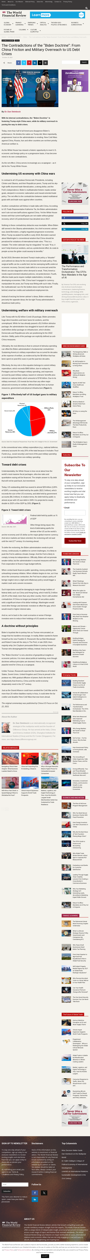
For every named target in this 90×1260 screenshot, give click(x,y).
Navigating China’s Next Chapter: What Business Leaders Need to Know (10, 769)
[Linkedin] (34, 62)
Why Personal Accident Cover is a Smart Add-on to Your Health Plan (80, 980)
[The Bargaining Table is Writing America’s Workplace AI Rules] (66, 354)
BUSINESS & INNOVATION (76, 24)
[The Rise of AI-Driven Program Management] (66, 806)
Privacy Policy (67, 1)
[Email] (40, 62)
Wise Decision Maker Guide (72, 1150)
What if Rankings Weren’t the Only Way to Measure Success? (80, 583)
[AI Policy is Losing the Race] (66, 413)
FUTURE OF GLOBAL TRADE (9, 31)
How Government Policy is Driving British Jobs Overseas (80, 750)
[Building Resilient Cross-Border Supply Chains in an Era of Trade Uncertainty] (66, 683)
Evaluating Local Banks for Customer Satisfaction (80, 867)
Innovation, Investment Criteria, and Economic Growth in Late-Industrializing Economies (80, 785)
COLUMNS (22, 30)
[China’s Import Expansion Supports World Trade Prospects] (30, 782)
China (25, 37)
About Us (10, 1)
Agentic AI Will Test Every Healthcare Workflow (79, 385)
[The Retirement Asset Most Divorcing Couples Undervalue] (66, 923)
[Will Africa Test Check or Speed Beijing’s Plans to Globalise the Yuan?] (10, 782)
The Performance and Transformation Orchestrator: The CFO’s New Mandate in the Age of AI (74, 272)
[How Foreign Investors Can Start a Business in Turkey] (66, 824)
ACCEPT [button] (45, 1256)
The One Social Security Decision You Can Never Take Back (80, 999)
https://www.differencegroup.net (23, 739)
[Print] (45, 62)
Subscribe (40, 1)
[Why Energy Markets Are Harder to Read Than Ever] (66, 562)
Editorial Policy (30, 1)
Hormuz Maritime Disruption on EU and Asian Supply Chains (79, 1022)
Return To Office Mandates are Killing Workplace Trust (79, 394)
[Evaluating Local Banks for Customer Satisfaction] (66, 867)
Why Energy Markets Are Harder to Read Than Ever (79, 562)
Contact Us (57, 1)
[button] (86, 8)
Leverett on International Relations (75, 1171)
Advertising (48, 1)
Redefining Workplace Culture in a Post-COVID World (80, 664)
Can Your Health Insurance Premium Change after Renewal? (80, 990)
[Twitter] (24, 62)
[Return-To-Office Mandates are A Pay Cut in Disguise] (66, 435)
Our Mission (19, 1)
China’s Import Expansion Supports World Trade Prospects (29, 793)
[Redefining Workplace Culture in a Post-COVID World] (66, 664)
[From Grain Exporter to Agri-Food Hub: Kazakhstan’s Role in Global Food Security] (66, 956)
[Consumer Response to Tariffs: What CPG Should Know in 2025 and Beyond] (66, 1081)
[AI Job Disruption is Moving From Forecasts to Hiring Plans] (66, 363)
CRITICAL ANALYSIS (43, 24)
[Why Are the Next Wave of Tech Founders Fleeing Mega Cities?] (66, 834)
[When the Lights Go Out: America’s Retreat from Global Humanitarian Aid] (66, 593)
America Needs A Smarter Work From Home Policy (79, 404)
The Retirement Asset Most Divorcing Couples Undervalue (80, 924)
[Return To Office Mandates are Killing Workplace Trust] (66, 394)
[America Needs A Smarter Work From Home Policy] (66, 404)
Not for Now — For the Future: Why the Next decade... (79, 740)
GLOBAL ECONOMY (7, 24)
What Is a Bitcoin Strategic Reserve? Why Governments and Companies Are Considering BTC (80, 935)
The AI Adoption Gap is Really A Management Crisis (80, 444)
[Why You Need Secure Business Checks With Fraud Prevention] (66, 815)
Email (66, 508)
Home (4, 1)
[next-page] (6, 809)
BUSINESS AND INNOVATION (73, 798)
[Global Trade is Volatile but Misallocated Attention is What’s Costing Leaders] (66, 1057)
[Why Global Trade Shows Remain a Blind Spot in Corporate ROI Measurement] (66, 855)
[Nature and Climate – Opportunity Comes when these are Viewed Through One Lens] (66, 628)
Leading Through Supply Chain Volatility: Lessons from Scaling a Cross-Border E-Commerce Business (80, 879)
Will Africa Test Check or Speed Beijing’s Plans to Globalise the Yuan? (10, 793)
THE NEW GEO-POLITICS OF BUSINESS (59, 24)
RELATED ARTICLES (10, 748)
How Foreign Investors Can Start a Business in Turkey (80, 825)
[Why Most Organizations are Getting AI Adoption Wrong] (66, 373)
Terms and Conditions (8, 5)
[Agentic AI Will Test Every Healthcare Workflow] (66, 385)
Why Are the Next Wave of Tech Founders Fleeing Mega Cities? (80, 834)
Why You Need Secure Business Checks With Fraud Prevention (80, 815)
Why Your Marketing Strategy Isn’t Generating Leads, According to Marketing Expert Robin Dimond (80, 893)
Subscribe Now (75, 540)
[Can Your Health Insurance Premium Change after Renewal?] (66, 990)
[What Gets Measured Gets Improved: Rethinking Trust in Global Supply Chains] (66, 719)
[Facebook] (18, 62)
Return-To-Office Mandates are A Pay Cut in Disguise (80, 435)
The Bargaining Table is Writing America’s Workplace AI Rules (80, 354)
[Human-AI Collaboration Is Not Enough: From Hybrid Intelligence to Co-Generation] (66, 695)
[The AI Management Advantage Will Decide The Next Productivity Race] (66, 423)
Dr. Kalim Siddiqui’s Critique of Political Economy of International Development (74, 1164)
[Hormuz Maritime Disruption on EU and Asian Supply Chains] (66, 1022)
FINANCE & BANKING (19, 24)
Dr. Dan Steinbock (13, 112)
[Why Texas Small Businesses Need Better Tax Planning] (66, 947)
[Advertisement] (76, 325)
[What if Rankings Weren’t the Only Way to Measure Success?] (66, 583)
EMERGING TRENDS (32, 24)
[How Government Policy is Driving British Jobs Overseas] (66, 749)
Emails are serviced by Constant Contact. (74, 533)
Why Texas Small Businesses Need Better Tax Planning (79, 947)
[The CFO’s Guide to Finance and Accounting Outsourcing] (66, 843)
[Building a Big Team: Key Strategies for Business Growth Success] (66, 652)
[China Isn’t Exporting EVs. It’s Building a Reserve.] (30, 758)
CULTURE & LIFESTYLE (34, 31)
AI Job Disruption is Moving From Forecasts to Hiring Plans (80, 363)
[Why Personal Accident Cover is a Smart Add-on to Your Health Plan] (66, 980)
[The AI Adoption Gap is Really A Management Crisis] (66, 444)
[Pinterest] (29, 62)
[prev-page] (3, 809)
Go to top (55, 712)
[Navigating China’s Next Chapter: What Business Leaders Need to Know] (10, 758)
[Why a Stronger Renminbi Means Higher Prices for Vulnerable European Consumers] (49, 758)
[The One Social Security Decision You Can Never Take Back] (66, 999)
